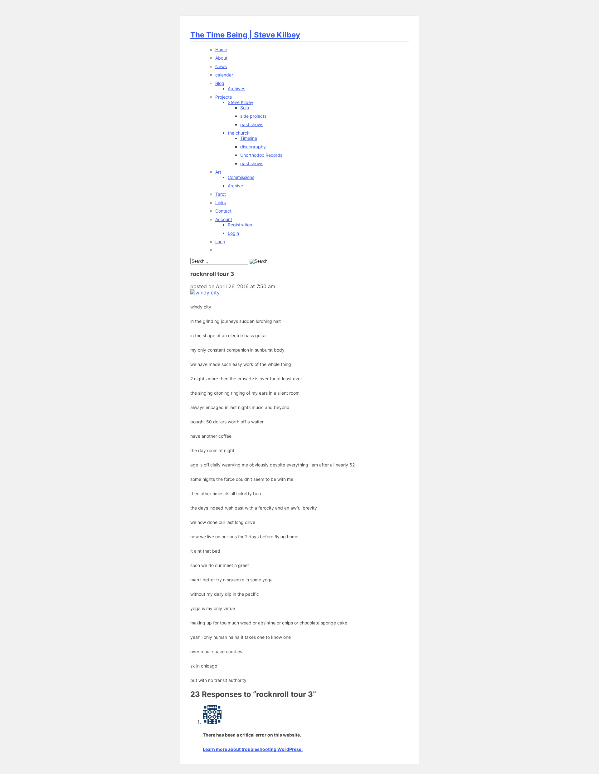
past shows (251, 124)
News (221, 66)
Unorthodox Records (261, 155)
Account (223, 219)
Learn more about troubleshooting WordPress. (253, 749)
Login (233, 233)
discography (253, 146)
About (221, 58)
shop (220, 241)
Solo (244, 107)
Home (221, 49)
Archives (236, 88)
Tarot (220, 194)
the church (239, 133)
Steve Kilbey (240, 102)
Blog (219, 83)
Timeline (248, 138)
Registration (240, 224)
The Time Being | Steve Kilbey (245, 34)
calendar (224, 74)
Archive (235, 185)
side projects (253, 116)
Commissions (241, 177)
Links (220, 202)
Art (218, 172)
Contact (223, 211)
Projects (223, 97)
